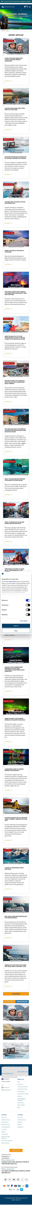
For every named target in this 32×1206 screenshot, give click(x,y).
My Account (6, 1087)
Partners (20, 1096)
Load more (16, 994)
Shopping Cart (7, 1090)
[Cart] (24, 7)
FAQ (19, 1082)
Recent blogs (9, 1001)
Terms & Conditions (23, 1086)
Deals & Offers (21, 1105)
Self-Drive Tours (6, 1124)
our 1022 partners (11, 581)
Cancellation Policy (22, 1089)
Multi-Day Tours (6, 1120)
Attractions (20, 1127)
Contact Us (20, 1084)
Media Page (21, 1102)
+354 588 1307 (10, 1169)
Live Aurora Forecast (7, 1140)
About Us (21, 1079)
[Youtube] (14, 1179)
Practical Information (23, 1094)
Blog (7, 30)
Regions (4, 1131)
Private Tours (5, 1122)
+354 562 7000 (10, 1160)
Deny (16, 630)
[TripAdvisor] (26, 1179)
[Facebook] (5, 1179)
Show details (23, 621)
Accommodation (6, 1127)
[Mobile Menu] (29, 7)
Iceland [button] (6, 1079)
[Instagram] (9, 1179)
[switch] (28, 605)
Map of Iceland (5, 1143)
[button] (6, 1082)
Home (3, 30)
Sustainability (21, 1091)
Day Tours (4, 1117)
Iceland (22, 1)
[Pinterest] (18, 1179)
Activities (20, 1122)
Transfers (4, 1129)
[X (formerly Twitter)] (22, 1179)
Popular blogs (22, 1001)
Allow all (16, 625)
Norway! (28, 1)
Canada (20, 1115)
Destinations (5, 1134)
